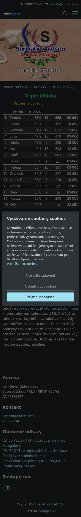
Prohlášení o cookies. (22, 264)
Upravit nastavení (40, 275)
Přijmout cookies (40, 297)
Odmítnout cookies (40, 286)
